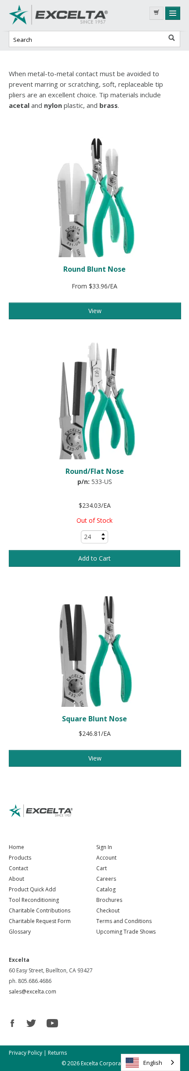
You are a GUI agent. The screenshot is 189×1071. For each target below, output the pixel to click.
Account (106, 857)
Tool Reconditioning (34, 900)
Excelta (75, 15)
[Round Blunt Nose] (94, 197)
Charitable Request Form (40, 921)
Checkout (108, 910)
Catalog (106, 889)
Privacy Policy (25, 1052)
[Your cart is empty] (156, 13)
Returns (57, 1052)
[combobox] (150, 1062)
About (16, 879)
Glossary (20, 931)
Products (20, 857)
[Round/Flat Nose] (94, 399)
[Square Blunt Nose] (94, 647)
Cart (101, 868)
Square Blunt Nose (94, 719)
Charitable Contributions (39, 910)
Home (16, 847)
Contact (18, 868)
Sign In (104, 847)
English (152, 1063)
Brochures (109, 900)
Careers (106, 879)
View (95, 311)
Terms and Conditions (124, 921)
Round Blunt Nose (94, 269)
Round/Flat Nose (94, 471)
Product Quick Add (32, 889)
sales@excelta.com (32, 991)
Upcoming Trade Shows (126, 931)
